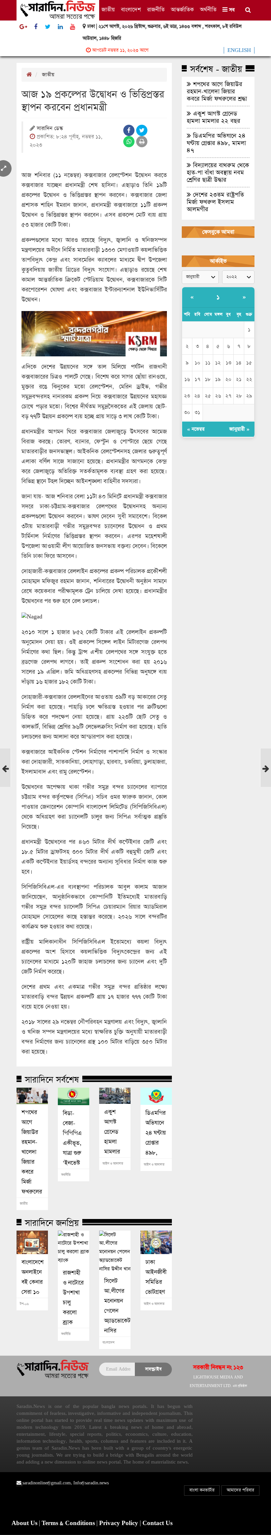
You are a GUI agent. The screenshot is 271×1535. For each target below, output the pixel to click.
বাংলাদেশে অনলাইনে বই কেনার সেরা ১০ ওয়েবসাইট (32, 1282)
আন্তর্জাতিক (182, 10)
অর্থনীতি (208, 10)
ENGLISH (239, 50)
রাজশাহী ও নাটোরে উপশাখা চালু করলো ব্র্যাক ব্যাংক (73, 1302)
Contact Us (157, 1523)
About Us (25, 1523)
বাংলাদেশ (131, 10)
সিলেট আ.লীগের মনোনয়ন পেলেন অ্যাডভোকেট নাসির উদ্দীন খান (115, 1311)
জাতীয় (108, 10)
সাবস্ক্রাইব (153, 1369)
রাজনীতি (156, 10)
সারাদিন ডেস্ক (50, 129)
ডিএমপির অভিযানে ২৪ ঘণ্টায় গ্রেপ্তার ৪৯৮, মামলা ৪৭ (156, 1138)
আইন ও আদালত (112, 1163)
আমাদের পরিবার (240, 1490)
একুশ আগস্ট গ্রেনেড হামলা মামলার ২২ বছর (113, 1137)
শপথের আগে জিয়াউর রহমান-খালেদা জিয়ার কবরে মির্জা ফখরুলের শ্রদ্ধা (31, 1157)
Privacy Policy (119, 1523)
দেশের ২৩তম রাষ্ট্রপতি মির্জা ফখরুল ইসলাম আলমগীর (215, 202)
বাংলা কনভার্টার (201, 1490)
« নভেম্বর (196, 429)
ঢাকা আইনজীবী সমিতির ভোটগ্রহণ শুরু (156, 1282)
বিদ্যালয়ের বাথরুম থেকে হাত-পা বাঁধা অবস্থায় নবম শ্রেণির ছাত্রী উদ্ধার (218, 172)
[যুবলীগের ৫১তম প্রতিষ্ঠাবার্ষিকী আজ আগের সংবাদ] (5, 775)
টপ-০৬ (24, 1304)
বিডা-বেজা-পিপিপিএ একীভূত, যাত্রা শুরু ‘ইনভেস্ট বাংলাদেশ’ (73, 1143)
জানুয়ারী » (239, 429)
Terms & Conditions (69, 1523)
